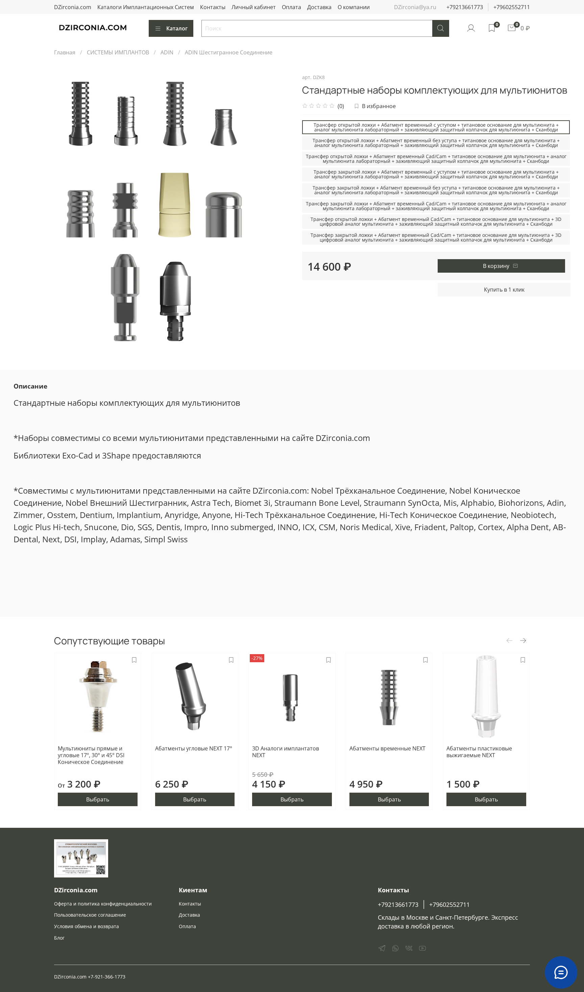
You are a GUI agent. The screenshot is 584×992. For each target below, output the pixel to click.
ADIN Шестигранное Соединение (228, 52)
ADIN (167, 52)
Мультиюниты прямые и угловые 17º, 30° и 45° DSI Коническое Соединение (91, 755)
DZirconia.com (72, 7)
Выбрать (97, 799)
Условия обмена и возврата (86, 926)
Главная (64, 52)
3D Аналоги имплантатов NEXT (285, 752)
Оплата (291, 7)
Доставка (319, 7)
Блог (59, 938)
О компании (354, 7)
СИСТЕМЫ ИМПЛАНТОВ (118, 52)
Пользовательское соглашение (90, 915)
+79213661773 (464, 7)
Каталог (177, 28)
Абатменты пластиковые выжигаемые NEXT (479, 752)
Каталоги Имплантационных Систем (145, 7)
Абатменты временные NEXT (387, 748)
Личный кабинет (254, 7)
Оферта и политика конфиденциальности (103, 903)
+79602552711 (511, 7)
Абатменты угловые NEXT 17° (193, 748)
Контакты (212, 7)
